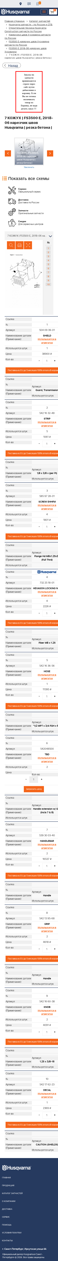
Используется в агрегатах (47, 341)
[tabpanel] (29, 153)
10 (48, 284)
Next (50, 153)
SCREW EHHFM (47, 502)
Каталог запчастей (39, 21)
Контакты (29, 3)
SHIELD (47, 336)
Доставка (20, 3)
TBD (47, 754)
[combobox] (29, 235)
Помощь (6, 1224)
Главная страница (15, 21)
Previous (8, 153)
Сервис (6, 1217)
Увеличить (29, 167)
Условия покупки (11, 1232)
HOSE (47, 671)
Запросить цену (34, 789)
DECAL (47, 1090)
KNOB (47, 1007)
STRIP (47, 419)
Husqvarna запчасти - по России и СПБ (31, 24)
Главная (6, 1177)
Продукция (8, 1185)
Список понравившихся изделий (37, 3)
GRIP (47, 924)
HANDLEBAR (47, 841)
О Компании (8, 1201)
